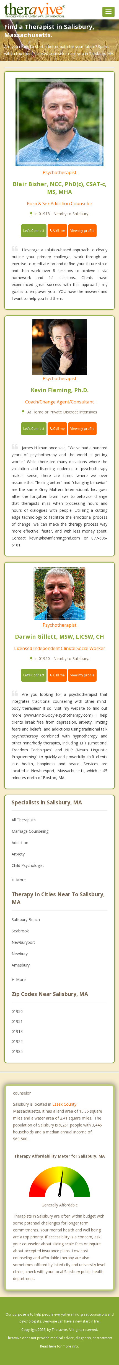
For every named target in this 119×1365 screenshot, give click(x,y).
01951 (17, 1021)
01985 (17, 1051)
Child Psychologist (28, 865)
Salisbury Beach (26, 919)
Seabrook (20, 931)
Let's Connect (33, 230)
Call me (58, 230)
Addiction (20, 842)
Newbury (20, 953)
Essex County (64, 1104)
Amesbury (21, 965)
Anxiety (18, 854)
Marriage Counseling (30, 831)
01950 (17, 1011)
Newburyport (23, 942)
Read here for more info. (59, 1346)
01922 (17, 1041)
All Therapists (24, 819)
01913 (17, 1031)
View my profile (82, 230)
